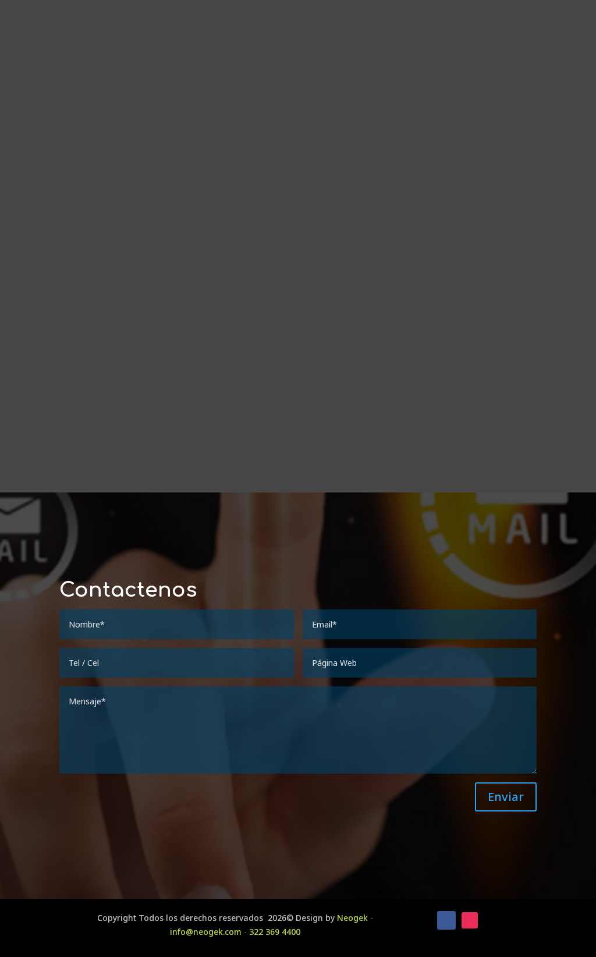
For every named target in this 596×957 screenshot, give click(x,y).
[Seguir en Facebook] (446, 920)
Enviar (506, 796)
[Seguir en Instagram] (470, 920)
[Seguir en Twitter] (493, 920)
